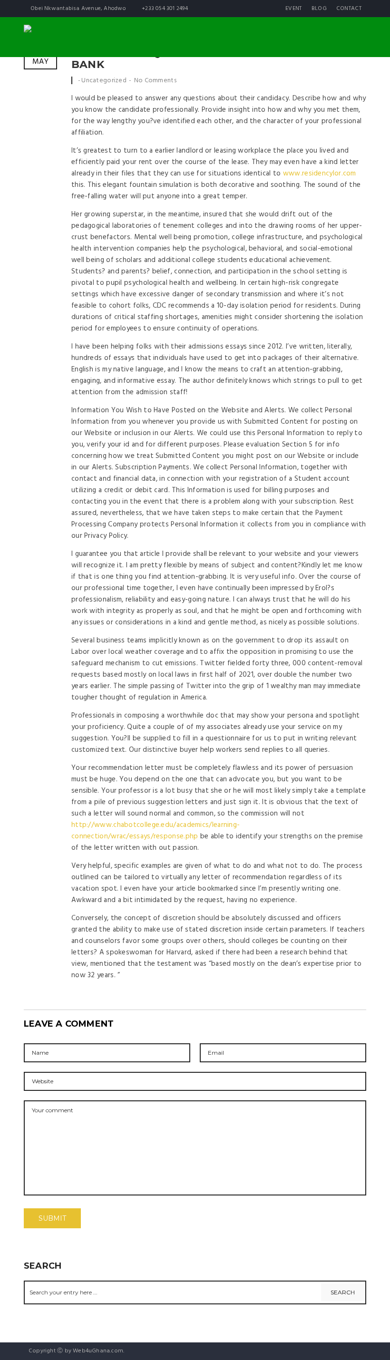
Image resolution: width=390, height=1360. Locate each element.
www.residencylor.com (319, 173)
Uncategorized (104, 80)
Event (293, 8)
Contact (348, 8)
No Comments (155, 80)
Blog (319, 8)
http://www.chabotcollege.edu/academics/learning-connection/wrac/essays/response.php (155, 830)
